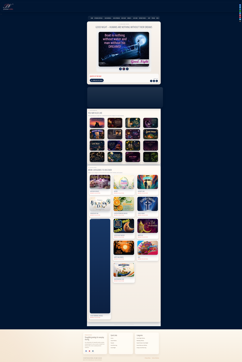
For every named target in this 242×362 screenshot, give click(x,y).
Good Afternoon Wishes (142, 345)
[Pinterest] (89, 351)
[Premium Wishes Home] (8, 6)
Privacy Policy (147, 358)
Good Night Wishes (141, 338)
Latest (149, 18)
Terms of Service (155, 358)
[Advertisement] (151, 6)
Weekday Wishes (140, 340)
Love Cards (135, 18)
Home (92, 18)
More (157, 18)
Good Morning (108, 18)
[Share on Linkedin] (157, 81)
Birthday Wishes (142, 18)
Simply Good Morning (141, 347)
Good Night (123, 18)
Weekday (129, 18)
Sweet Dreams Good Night (142, 343)
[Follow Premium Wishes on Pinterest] (124, 69)
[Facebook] (86, 351)
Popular (153, 18)
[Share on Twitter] (154, 81)
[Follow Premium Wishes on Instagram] (127, 69)
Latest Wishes (114, 340)
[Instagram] (93, 351)
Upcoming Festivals (98, 18)
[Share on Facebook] (151, 81)
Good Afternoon (116, 18)
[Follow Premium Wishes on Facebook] (120, 69)
